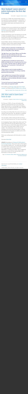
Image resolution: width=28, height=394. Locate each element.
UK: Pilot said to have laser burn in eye (12, 95)
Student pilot (19, 154)
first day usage (13, 86)
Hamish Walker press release (19, 88)
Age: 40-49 (21, 90)
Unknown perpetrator (23, 155)
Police (14, 90)
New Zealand (10, 90)
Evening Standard (7, 143)
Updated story (24, 100)
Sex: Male (25, 90)
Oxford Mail (8, 139)
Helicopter (17, 90)
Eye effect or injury (23, 99)
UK (5, 154)
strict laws (3, 30)
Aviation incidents (24, 15)
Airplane (12, 154)
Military (15, 154)
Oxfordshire (8, 154)
